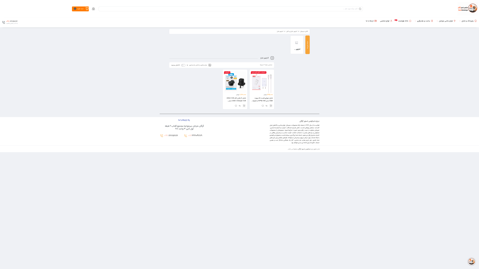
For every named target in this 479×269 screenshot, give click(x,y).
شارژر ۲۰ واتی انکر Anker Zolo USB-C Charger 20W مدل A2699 (236, 101)
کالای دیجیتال (304, 32)
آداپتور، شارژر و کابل (291, 32)
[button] (271, 106)
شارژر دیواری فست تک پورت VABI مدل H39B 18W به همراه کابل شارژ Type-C (263, 101)
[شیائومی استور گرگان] (467, 9)
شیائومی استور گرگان (304, 149)
